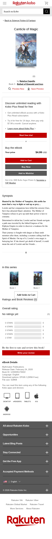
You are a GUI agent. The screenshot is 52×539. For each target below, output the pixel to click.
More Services (16, 508)
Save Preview (37, 89)
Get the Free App (12, 461)
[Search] (46, 11)
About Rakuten (33, 508)
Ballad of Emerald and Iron (30, 84)
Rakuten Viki (17, 500)
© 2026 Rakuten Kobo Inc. (15, 490)
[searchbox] (26, 11)
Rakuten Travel (37, 504)
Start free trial (26, 135)
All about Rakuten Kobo (16, 426)
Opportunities (10, 434)
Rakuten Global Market (16, 504)
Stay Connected (12, 452)
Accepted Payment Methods (18, 471)
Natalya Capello (27, 81)
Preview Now (18, 89)
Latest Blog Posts (12, 443)
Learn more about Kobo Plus (21, 128)
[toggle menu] (4, 3)
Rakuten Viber (32, 500)
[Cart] (46, 3)
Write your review (26, 353)
